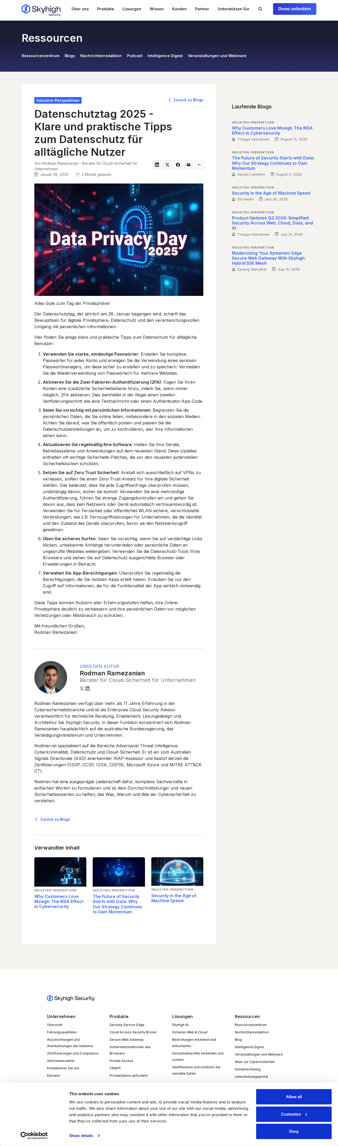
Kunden (179, 9)
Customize (291, 1114)
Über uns (80, 9)
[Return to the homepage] (41, 10)
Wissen (157, 9)
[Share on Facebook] (178, 165)
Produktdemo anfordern (129, 1076)
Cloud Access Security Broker (133, 1032)
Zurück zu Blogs (187, 100)
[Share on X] (167, 165)
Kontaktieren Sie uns (63, 1068)
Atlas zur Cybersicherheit (255, 1062)
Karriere (53, 1076)
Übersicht (54, 1025)
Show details (81, 1135)
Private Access (121, 1061)
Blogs (70, 55)
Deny (294, 1131)
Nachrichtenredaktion (101, 55)
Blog (238, 1040)
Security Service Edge (127, 1025)
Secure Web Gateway (127, 1040)
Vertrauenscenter (61, 1061)
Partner (202, 9)
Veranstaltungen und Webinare (217, 55)
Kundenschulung (248, 1069)
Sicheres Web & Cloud (189, 1032)
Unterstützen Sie (233, 9)
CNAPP (115, 1068)
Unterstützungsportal (251, 1077)
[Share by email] (188, 165)
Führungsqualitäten (62, 1032)
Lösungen (132, 9)
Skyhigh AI (180, 1025)
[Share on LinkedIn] (157, 165)
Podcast (134, 55)
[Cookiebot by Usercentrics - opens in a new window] (34, 1136)
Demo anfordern (294, 9)
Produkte (105, 9)
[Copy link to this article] (199, 165)
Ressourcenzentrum (40, 55)
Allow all (294, 1096)
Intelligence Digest (165, 55)
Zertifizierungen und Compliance (72, 1053)
